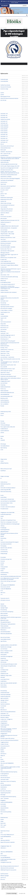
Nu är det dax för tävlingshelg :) (7, 611)
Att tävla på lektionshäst (5, 147)
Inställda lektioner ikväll (5, 627)
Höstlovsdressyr (4, 482)
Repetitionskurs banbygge (6, 647)
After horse (3, 592)
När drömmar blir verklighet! (6, 308)
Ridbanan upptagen (5, 875)
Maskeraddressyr (4, 615)
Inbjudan (2, 604)
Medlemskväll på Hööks (5, 386)
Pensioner (3, 561)
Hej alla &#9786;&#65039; (6, 836)
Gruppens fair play (4, 744)
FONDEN (2, 314)
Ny (1, 757)
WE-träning (3, 423)
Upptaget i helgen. (4, 607)
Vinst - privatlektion (4, 404)
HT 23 (2, 590)
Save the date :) (4, 702)
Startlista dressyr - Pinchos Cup (7, 349)
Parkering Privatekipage (5, 694)
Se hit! (2, 449)
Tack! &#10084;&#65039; (5, 857)
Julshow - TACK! (4, 193)
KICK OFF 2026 (3, 100)
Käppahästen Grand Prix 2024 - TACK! (8, 364)
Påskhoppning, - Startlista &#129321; (8, 624)
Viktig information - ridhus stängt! (7, 233)
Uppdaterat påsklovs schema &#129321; (9, 645)
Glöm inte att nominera (5, 777)
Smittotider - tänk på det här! (6, 151)
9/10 (1, 832)
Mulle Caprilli (3, 149)
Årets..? (2, 191)
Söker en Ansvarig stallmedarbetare (8, 711)
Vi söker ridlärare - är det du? (7, 310)
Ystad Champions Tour (5, 312)
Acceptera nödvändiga (11, 893)
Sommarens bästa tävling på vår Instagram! (9, 542)
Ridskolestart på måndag (6, 731)
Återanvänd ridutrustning (6, 491)
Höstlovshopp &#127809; (6, 489)
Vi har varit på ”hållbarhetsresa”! (7, 834)
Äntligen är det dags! (5, 476)
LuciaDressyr (3, 789)
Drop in (2, 415)
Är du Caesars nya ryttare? (6, 216)
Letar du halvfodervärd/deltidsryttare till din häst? (11, 576)
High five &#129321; (5, 698)
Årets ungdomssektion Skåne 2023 (8, 426)
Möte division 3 (4, 709)
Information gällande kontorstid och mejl (9, 164)
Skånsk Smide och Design (6, 203)
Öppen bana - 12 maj (5, 353)
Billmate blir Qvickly (4, 620)
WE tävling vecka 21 (5, 339)
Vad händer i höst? (4, 140)
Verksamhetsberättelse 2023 (6, 396)
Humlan (2, 819)
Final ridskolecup (4, 775)
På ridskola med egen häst (6, 559)
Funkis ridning (3, 685)
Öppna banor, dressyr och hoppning (8, 781)
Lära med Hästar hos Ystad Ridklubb (8, 501)
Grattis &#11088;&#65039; (6, 588)
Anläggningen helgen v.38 (6, 846)
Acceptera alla (22, 893)
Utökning (2, 525)
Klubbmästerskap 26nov (6, 484)
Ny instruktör (3, 804)
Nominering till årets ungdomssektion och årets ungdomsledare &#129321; (10, 767)
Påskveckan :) (3, 629)
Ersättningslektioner (5, 773)
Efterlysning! (3, 280)
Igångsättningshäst (4, 531)
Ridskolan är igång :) (5, 717)
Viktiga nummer (4, 459)
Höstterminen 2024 (4, 325)
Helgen (2, 821)
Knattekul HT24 (4, 296)
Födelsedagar (3, 726)
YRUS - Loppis (3, 825)
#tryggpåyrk (3, 800)
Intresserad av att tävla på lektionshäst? (9, 174)
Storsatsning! (3, 302)
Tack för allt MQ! (4, 207)
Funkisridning (3, 538)
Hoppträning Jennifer (5, 725)
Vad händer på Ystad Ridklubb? (7, 180)
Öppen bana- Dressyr (5, 830)
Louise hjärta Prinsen (5, 679)
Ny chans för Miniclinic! (5, 235)
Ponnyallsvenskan (4, 508)
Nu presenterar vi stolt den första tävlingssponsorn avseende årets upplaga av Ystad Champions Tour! (10, 287)
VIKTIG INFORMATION (5, 394)
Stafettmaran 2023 (4, 673)
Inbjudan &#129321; (5, 808)
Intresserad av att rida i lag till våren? (8, 186)
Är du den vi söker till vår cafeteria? (8, 506)
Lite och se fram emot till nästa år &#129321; (10, 740)
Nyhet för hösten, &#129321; (6, 547)
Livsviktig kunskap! (4, 669)
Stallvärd (2, 751)
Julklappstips (3, 748)
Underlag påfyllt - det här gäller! (7, 231)
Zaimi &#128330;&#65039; (6, 785)
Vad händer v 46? (4, 113)
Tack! (2, 320)
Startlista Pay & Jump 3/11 (6, 222)
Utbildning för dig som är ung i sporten (8, 870)
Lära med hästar (4, 648)
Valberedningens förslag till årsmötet (8, 666)
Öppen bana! (3, 184)
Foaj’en (2, 667)
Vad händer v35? (4, 142)
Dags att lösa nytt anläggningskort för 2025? (9, 168)
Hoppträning (3, 658)
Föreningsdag (3, 545)
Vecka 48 (2, 195)
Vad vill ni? (3, 827)
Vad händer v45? (4, 115)
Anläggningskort (4, 723)
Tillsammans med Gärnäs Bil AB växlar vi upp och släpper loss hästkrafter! (11, 269)
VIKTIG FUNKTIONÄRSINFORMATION (8, 263)
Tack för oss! (3, 877)
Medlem (2, 749)
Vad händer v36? (4, 138)
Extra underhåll (4, 366)
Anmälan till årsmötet (5, 692)
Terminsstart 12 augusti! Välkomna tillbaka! (9, 265)
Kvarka (2, 495)
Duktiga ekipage (4, 553)
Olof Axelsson (3, 753)
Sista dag (2, 761)
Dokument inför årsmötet (6, 87)
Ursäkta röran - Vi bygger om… (7, 719)
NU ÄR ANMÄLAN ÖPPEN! (6, 282)
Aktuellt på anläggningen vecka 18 (8, 335)
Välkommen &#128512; (5, 840)
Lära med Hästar (4, 229)
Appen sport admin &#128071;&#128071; (9, 683)
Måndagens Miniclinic (5, 252)
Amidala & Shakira (4, 290)
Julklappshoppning (4, 463)
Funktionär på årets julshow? (6, 210)
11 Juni (2, 583)
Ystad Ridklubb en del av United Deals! (8, 241)
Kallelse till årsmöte (5, 162)
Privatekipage (3, 527)
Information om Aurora (5, 600)
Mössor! (2, 144)
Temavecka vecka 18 (5, 598)
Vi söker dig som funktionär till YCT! (8, 284)
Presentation (3, 557)
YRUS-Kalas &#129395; (5, 715)
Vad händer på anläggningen (7, 656)
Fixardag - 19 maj (4, 347)
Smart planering (4, 504)
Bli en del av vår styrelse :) (6, 790)
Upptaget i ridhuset (4, 700)
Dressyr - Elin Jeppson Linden (7, 650)
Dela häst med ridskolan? (6, 374)
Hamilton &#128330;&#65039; (6, 802)
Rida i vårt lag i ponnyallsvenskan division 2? (10, 866)
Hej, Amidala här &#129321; (6, 544)
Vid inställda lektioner (5, 445)
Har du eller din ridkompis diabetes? (8, 487)
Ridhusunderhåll (4, 613)
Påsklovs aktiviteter (5, 652)
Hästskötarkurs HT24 (5, 304)
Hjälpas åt (3, 755)
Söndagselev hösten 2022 (6, 862)
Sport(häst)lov (3, 671)
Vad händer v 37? (4, 136)
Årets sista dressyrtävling (6, 811)
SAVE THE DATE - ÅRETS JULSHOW (7, 250)
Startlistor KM (3, 201)
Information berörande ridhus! (7, 169)
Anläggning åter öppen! (5, 381)
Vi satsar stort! (3, 267)
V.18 (1, 594)
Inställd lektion (4, 681)
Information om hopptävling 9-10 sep (8, 520)
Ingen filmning (3, 641)
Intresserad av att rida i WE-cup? (7, 146)
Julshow (2, 485)
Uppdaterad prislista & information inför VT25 (10, 220)
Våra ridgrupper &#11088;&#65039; (8, 585)
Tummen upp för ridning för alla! (7, 499)
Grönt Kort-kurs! (4, 182)
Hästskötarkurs (4, 574)
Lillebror (2, 214)
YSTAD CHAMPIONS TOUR (6, 261)
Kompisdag (3, 385)
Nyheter (2, 536)
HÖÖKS (2, 565)
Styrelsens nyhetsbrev (5, 704)
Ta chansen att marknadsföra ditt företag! (9, 276)
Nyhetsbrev (3, 809)
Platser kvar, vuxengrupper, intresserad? (9, 522)
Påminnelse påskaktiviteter (6, 633)
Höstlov (2, 516)
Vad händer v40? (4, 123)
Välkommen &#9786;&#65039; (7, 851)
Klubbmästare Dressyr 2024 (6, 199)
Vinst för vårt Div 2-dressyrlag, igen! (8, 340)
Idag (1, 438)
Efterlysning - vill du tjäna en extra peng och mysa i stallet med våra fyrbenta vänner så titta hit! (11, 158)
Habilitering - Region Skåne (6, 675)
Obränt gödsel (3, 654)
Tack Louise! (3, 239)
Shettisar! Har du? (4, 278)
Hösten (2, 570)
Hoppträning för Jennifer (6, 792)
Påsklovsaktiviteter (4, 390)
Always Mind (3, 323)
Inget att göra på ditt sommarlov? (7, 306)
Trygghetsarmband (4, 742)
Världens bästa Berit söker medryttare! (9, 292)
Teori (2, 769)
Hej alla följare (4, 497)
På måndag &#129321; (5, 529)
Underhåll (3, 440)
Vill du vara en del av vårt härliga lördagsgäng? (10, 178)
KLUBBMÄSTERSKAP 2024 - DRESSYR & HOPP (10, 226)
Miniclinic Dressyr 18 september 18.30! (8, 257)
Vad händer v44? (4, 117)
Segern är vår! (3, 318)
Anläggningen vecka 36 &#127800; (7, 512)
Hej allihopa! (3, 470)
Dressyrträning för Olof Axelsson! (7, 205)
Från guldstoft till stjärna (6, 622)
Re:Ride (2, 436)
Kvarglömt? (3, 568)
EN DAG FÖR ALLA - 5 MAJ (5, 337)
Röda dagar (3, 794)
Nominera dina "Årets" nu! (6, 249)
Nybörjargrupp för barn (5, 96)
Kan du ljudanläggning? (5, 160)
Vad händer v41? (4, 121)
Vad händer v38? (4, 134)
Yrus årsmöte (3, 706)
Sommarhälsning (4, 551)
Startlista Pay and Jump (5, 85)
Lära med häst (3, 329)
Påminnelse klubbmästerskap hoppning (9, 771)
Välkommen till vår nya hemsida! (7, 868)
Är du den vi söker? (4, 189)
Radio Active (3, 823)
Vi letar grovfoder (4, 566)
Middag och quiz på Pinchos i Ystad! (8, 237)
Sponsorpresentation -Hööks (7, 503)
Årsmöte (2, 405)
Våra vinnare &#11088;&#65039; (7, 763)
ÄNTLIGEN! (3, 677)
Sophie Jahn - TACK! (4, 333)
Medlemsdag (3, 606)
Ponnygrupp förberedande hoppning (8, 796)
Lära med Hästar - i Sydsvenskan (7, 357)
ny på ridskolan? (4, 721)
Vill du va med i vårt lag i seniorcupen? (8, 581)
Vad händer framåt (4, 779)
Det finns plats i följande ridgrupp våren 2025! (10, 166)
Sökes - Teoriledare (5, 798)
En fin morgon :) (4, 855)
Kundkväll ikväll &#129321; (6, 514)
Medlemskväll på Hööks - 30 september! (9, 228)
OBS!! (2, 853)
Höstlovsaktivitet (4, 128)
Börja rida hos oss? (4, 327)
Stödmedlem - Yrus (4, 713)
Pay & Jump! (3, 224)
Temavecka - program (5, 351)
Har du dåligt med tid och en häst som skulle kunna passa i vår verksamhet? (10, 579)
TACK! (2, 540)
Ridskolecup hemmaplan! (6, 243)
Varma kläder (3, 806)
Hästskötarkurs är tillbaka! (6, 176)
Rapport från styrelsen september (8, 842)
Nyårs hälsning (4, 447)
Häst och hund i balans (5, 637)
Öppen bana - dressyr (5, 372)
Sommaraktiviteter (4, 81)
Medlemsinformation (5, 345)
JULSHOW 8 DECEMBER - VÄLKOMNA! (8, 247)
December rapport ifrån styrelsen (7, 738)
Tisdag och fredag (4, 660)
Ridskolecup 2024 (4, 398)
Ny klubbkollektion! (4, 155)
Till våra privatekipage (5, 425)
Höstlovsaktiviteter (4, 125)
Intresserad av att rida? (5, 586)
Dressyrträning (4, 609)
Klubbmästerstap (4, 817)
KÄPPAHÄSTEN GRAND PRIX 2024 (7, 392)
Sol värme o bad (4, 549)
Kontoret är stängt (4, 88)
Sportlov (2, 92)
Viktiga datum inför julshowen (7, 209)
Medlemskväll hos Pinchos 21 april (8, 368)
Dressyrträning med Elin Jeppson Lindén (9, 664)
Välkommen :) (3, 848)
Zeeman (2, 432)
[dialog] (14, 888)
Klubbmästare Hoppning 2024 (7, 197)
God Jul (2, 461)
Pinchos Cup (3, 388)
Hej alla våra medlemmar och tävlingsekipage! (10, 524)
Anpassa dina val (5, 890)
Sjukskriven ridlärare (5, 212)
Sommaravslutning (4, 572)
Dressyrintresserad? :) (5, 746)
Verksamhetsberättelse (5, 631)
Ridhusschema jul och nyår (6, 468)
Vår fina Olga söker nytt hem (6, 370)
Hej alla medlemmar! (5, 430)
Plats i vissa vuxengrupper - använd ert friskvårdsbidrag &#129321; (9, 729)
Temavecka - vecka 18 (5, 355)
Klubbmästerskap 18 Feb (6, 411)
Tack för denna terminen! (6, 321)
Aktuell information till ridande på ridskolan (9, 98)
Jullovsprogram (4, 218)
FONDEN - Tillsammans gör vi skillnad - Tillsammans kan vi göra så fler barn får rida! (10, 172)
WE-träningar (3, 444)
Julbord (2, 765)
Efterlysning (3, 331)
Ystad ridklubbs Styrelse (6, 639)
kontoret (2, 563)
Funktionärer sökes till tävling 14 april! (8, 376)
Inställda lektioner (4, 428)
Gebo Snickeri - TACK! (5, 274)
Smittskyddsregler (4, 79)
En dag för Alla (3, 259)
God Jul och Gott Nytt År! (5, 188)
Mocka (2, 759)
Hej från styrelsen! (4, 873)
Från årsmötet (3, 662)
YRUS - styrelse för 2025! (5, 153)
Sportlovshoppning (4, 400)
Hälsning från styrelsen (5, 245)
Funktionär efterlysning (5, 696)
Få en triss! (3, 879)
